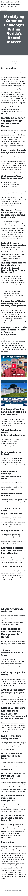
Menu (3, 9)
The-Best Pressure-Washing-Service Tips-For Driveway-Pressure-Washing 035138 (11, 4)
